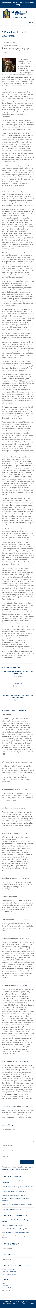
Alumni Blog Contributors (9, 1271)
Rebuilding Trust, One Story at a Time (12, 1209)
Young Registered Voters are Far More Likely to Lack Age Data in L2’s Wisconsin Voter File (17, 1187)
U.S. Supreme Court (21, 50)
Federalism (29, 48)
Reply (26, 715)
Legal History (8, 50)
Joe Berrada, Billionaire (16, 1225)
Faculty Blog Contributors (9, 1269)
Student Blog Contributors (9, 1274)
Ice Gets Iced (18, 683)
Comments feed (6, 1288)
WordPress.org (6, 1290)
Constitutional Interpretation (14, 48)
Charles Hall (5, 1225)
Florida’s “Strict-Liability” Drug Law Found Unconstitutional (18, 696)
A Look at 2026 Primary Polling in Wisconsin (14, 1191)
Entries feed (5, 1285)
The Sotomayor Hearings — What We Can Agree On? (18, 672)
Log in (3, 1283)
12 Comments (8, 53)
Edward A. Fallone (10, 42)
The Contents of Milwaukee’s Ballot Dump (13, 1195)
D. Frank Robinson (9, 1106)
